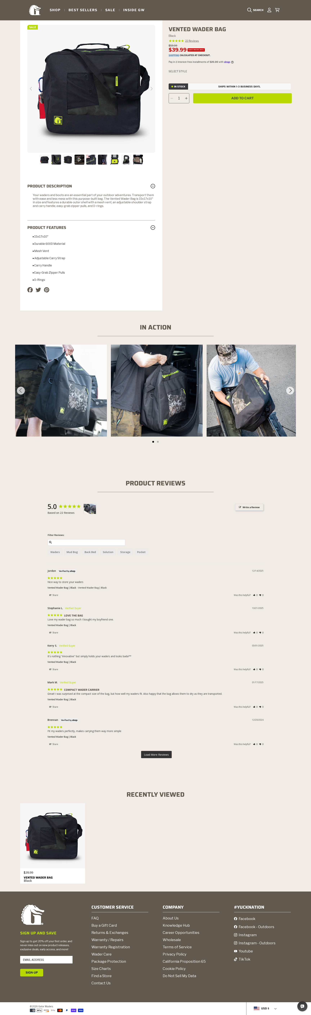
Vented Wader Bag (38, 879)
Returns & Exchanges (109, 932)
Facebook (247, 919)
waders (55, 552)
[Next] (290, 391)
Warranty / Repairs (107, 940)
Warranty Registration (110, 947)
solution (108, 552)
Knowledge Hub (176, 925)
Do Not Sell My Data (179, 976)
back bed (90, 552)
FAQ (95, 918)
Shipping (174, 55)
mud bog (72, 552)
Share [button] (55, 595)
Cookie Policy (174, 968)
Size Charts (101, 968)
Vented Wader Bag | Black (62, 587)
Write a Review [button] (251, 507)
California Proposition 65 (184, 961)
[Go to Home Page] (34, 10)
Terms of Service (177, 947)
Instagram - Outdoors (257, 943)
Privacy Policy (174, 954)
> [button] (156, 754)
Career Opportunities (181, 932)
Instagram (248, 935)
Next (151, 89)
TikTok (244, 959)
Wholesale (172, 940)
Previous (31, 89)
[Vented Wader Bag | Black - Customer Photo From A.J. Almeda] (90, 509)
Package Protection (108, 961)
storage (125, 552)
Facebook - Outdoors (256, 927)
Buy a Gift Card (104, 925)
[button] (256, 10)
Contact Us (101, 983)
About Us (171, 918)
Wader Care (101, 954)
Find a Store (101, 976)
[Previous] (21, 391)
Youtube (246, 951)
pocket (141, 552)
